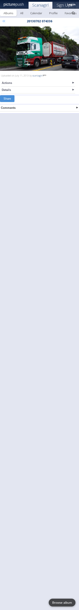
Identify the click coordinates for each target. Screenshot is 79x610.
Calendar (36, 13)
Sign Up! (64, 5)
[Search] (73, 13)
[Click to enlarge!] (39, 48)
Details (6, 90)
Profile (53, 13)
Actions (7, 83)
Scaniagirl (40, 5)
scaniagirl (37, 75)
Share (7, 98)
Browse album (62, 602)
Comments (8, 107)
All (21, 13)
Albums (8, 13)
